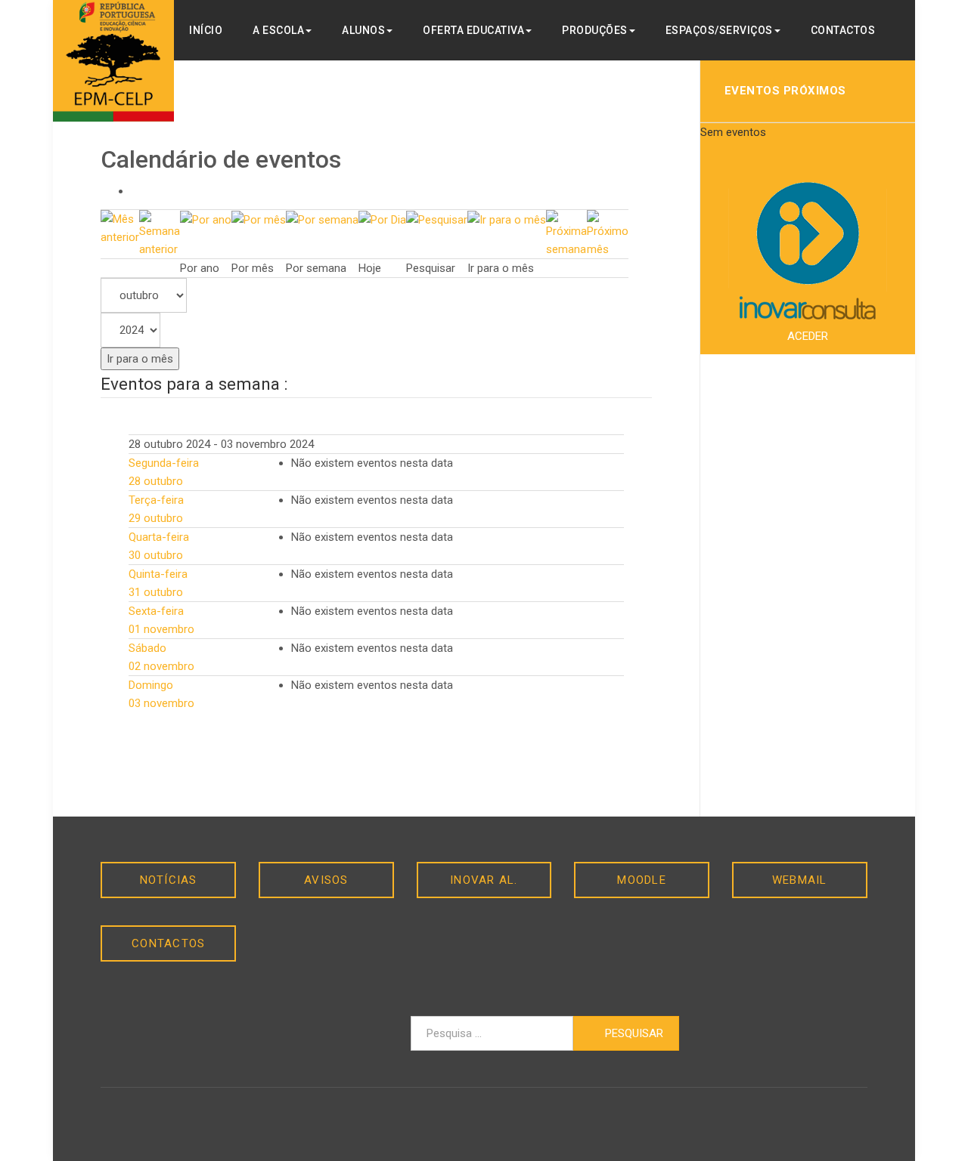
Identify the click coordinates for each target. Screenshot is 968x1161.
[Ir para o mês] (506, 219)
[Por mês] (258, 219)
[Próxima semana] (566, 233)
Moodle (641, 880)
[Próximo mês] (607, 233)
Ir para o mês (140, 359)
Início (205, 30)
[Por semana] (322, 219)
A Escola (278, 30)
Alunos (363, 30)
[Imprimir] (135, 191)
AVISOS (326, 880)
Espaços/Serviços (719, 30)
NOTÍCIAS (168, 880)
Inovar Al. (484, 880)
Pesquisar (632, 1033)
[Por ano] (205, 219)
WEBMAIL (799, 880)
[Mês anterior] (120, 227)
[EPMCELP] (113, 61)
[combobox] (492, 1033)
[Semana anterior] (159, 233)
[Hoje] (382, 219)
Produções (595, 30)
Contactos (843, 30)
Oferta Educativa (473, 30)
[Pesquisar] (436, 219)
